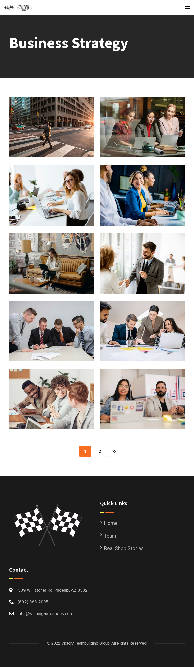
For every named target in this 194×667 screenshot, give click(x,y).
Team (110, 536)
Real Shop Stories (124, 548)
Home (111, 523)
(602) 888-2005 (33, 601)
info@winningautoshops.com (46, 613)
